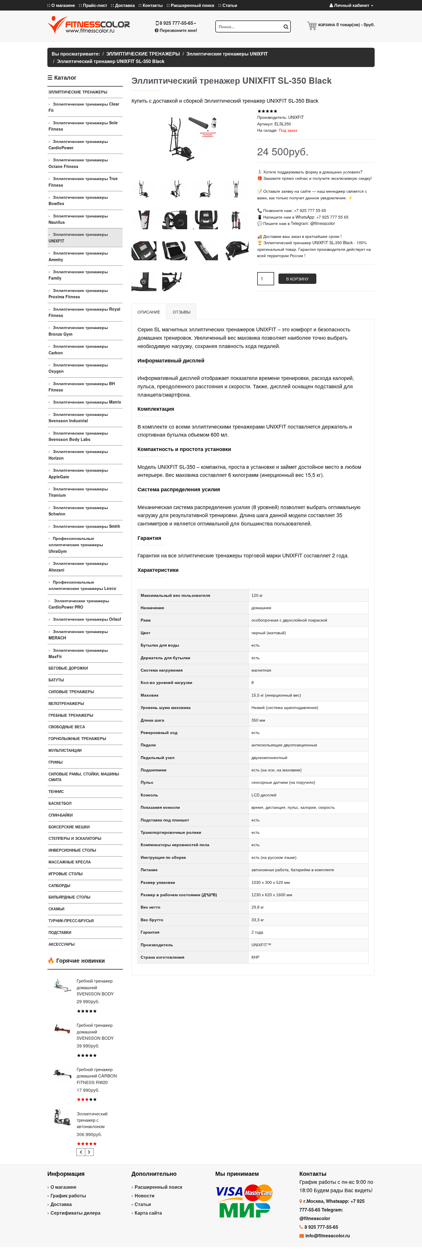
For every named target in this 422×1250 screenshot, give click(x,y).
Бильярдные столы (69, 897)
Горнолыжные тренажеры (77, 738)
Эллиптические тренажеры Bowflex (78, 200)
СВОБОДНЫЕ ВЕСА (67, 726)
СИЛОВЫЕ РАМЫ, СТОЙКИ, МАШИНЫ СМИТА (84, 777)
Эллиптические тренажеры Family (78, 275)
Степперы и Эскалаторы (75, 838)
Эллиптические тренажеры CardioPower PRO (79, 604)
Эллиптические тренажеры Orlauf (87, 619)
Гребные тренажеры (71, 715)
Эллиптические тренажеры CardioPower (78, 144)
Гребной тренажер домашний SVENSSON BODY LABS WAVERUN (95, 1034)
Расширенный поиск (158, 1187)
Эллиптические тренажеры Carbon (78, 349)
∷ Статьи (227, 5)
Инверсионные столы (72, 850)
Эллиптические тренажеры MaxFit (78, 653)
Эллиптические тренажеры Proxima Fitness (78, 293)
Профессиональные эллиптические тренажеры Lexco (82, 585)
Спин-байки (61, 815)
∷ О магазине (61, 5)
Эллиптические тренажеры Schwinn (78, 510)
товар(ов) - (355, 24)
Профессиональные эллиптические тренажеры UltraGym (76, 544)
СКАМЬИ (56, 908)
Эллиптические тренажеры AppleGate (78, 473)
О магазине (63, 1187)
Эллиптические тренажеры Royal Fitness (84, 312)
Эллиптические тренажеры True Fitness (83, 181)
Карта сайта (148, 1212)
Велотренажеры (66, 703)
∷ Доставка (123, 5)
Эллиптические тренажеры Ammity (78, 256)
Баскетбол (60, 803)
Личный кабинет (351, 5)
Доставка (61, 1204)
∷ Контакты (151, 5)
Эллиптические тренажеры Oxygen (78, 368)
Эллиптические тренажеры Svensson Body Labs (78, 436)
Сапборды (59, 885)
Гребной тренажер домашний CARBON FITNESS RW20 (97, 1075)
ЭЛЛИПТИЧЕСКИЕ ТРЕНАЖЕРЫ (77, 92)
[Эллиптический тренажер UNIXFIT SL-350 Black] (143, 189)
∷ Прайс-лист (93, 5)
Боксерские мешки (69, 826)
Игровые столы (66, 873)
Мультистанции (65, 750)
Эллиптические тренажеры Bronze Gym (78, 330)
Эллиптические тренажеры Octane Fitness (78, 163)
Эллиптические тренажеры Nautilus (78, 219)
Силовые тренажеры (71, 691)
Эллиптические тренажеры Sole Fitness (83, 126)
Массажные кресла (70, 862)
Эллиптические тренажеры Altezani (78, 566)
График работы (68, 1195)
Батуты (56, 680)
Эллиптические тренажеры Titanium (78, 492)
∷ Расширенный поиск (190, 5)
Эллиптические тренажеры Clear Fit (84, 107)
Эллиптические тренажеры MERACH (78, 634)
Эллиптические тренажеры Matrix (87, 402)
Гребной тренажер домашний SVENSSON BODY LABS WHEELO (95, 990)
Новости (144, 1195)
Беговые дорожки (68, 668)
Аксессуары (62, 944)
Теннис (56, 791)
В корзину (297, 279)
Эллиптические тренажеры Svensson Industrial (78, 417)
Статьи (143, 1204)
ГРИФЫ (56, 762)
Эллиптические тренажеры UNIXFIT (78, 237)
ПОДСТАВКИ (60, 932)
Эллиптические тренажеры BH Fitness (82, 387)
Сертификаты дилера (75, 1212)
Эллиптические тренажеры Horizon (78, 454)
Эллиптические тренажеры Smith (86, 526)
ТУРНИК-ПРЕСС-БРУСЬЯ (71, 920)
